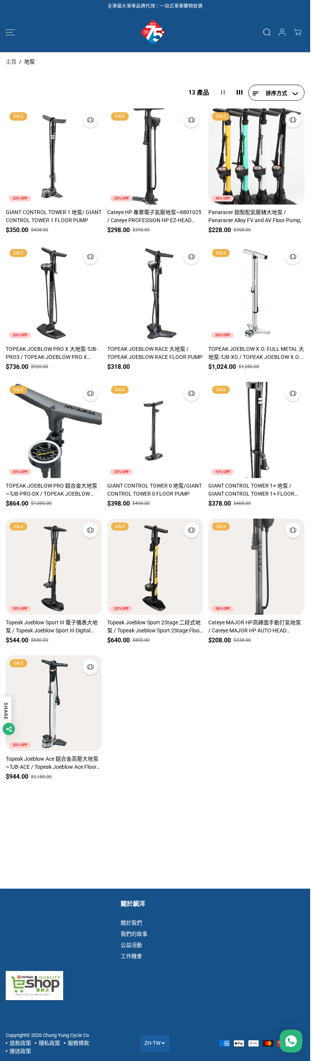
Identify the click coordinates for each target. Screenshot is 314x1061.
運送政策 (20, 1051)
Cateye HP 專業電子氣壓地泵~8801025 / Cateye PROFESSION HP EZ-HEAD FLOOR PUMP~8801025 (154, 216)
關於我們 (131, 923)
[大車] (297, 32)
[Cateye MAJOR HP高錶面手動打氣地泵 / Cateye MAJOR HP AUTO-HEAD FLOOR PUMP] (256, 567)
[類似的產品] (90, 119)
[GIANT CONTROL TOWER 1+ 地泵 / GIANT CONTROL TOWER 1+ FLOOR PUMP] (256, 430)
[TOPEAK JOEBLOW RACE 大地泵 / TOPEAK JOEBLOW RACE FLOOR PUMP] (155, 293)
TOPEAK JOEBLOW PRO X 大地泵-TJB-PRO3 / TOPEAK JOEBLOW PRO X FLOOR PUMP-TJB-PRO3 (52, 353)
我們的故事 (134, 934)
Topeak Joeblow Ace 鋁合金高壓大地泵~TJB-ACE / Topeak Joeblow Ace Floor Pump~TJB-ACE (52, 763)
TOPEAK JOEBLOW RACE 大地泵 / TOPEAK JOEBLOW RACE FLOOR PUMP (155, 353)
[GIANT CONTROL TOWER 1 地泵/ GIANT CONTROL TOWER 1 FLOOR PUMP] (54, 156)
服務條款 (78, 1043)
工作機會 (131, 956)
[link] (155, 985)
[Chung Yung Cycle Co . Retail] (153, 32)
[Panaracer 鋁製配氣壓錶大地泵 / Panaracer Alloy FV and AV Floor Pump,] (256, 156)
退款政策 (20, 1043)
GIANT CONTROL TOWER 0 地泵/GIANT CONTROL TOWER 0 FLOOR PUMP (154, 490)
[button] (10, 32)
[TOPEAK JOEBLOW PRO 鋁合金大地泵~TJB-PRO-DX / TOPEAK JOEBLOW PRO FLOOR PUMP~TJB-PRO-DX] (54, 430)
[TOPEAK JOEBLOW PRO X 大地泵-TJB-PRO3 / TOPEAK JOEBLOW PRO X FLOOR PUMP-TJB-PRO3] (54, 293)
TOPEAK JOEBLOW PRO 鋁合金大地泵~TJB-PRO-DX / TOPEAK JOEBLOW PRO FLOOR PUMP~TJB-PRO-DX (51, 490)
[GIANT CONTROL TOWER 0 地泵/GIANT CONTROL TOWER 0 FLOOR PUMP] (155, 430)
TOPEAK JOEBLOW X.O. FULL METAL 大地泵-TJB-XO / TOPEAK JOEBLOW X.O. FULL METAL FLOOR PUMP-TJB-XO (256, 353)
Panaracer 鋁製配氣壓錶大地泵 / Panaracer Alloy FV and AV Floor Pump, (254, 216)
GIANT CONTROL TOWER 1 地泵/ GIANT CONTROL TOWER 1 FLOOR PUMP (53, 216)
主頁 (11, 62)
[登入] (282, 32)
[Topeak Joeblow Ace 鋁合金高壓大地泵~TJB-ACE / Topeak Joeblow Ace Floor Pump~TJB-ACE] (54, 703)
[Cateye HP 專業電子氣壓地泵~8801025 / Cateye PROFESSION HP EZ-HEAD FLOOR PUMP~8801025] (155, 156)
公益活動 (131, 945)
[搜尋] (267, 32)
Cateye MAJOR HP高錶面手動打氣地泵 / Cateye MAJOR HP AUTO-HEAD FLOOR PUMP (254, 627)
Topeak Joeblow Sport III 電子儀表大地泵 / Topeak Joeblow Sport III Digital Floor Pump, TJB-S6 (52, 627)
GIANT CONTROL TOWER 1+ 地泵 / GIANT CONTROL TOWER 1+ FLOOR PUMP (251, 490)
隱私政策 (49, 1043)
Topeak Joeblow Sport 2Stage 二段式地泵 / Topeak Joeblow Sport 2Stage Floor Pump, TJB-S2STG (154, 627)
